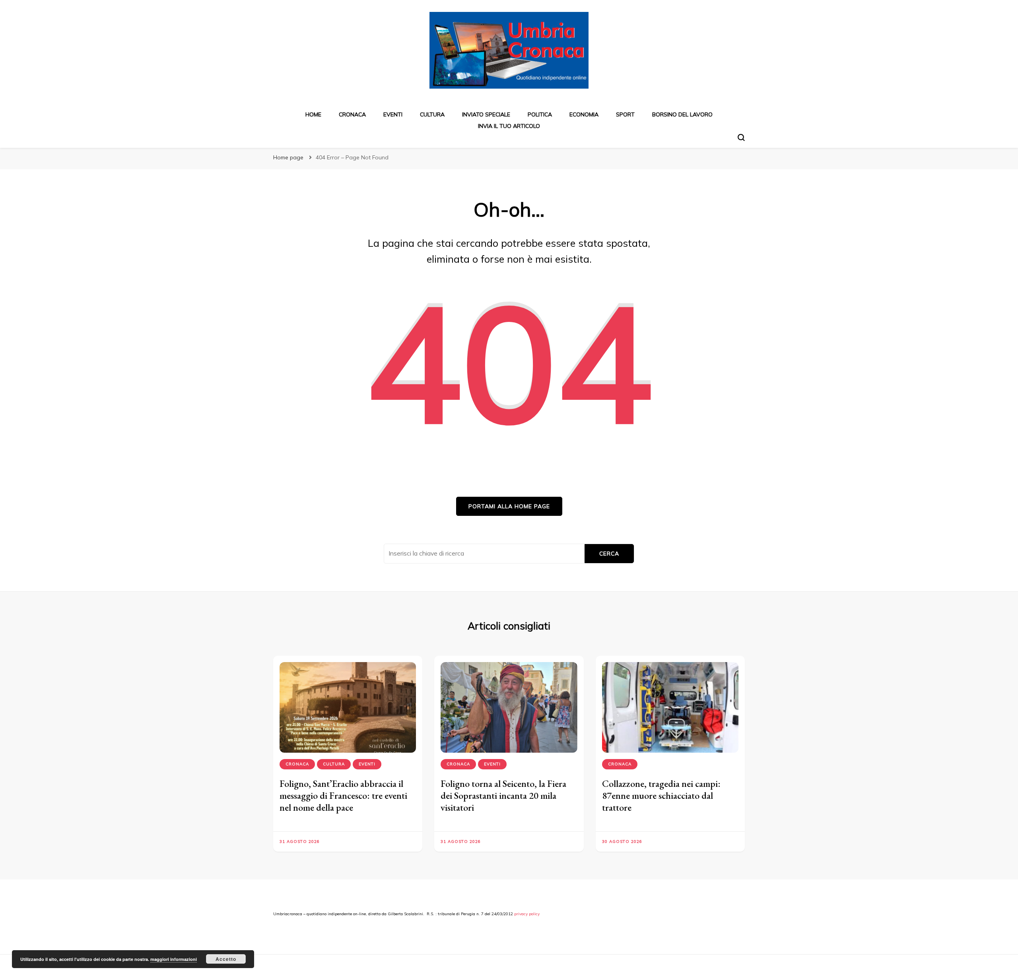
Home (313, 114)
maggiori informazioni (173, 959)
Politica (540, 114)
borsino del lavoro (682, 114)
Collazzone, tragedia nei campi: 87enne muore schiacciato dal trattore (661, 795)
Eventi (392, 114)
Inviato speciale (486, 114)
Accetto (226, 959)
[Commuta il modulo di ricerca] (741, 137)
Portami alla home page (509, 506)
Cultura (432, 114)
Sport (625, 114)
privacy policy (527, 913)
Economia (583, 114)
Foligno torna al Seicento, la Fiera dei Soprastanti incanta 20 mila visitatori (503, 795)
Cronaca (352, 114)
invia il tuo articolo (509, 126)
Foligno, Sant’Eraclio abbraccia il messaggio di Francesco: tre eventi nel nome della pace (343, 795)
